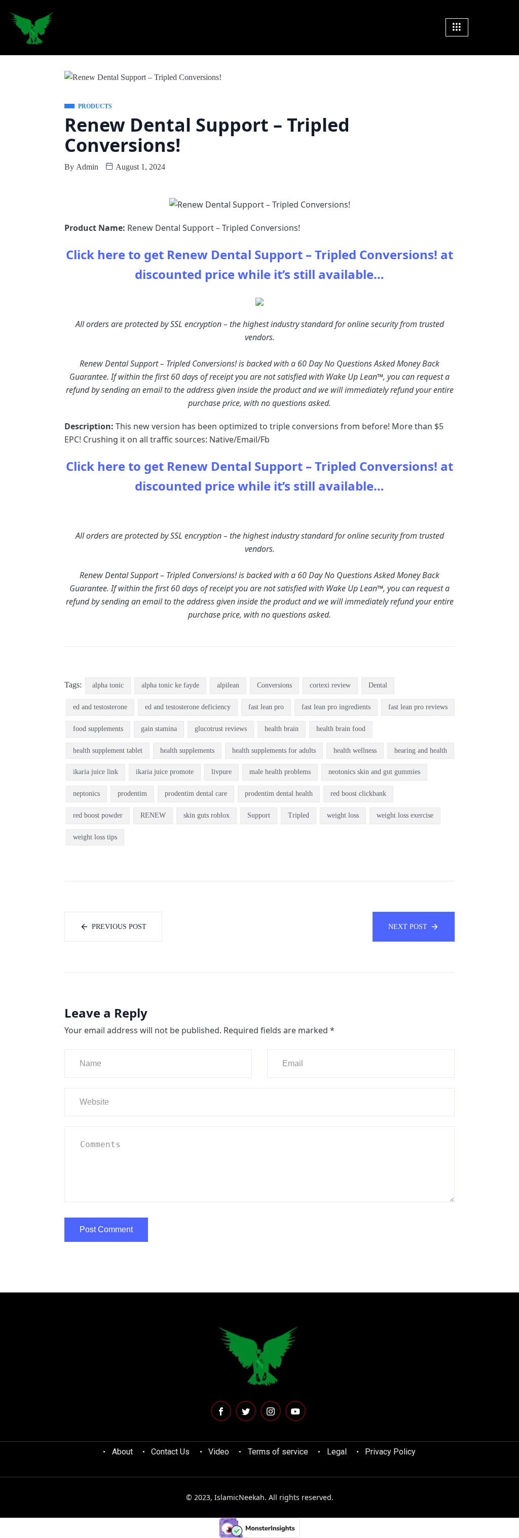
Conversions (274, 685)
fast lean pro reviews (418, 707)
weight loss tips (95, 837)
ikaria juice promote (165, 772)
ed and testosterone (100, 707)
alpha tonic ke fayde (170, 685)
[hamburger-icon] (457, 27)
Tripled (298, 815)
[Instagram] (271, 1411)
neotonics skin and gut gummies (374, 772)
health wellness (355, 750)
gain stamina (159, 729)
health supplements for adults (274, 750)
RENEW (153, 815)
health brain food (340, 729)
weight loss (343, 815)
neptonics (86, 793)
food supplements (98, 729)
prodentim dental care (196, 793)
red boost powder (98, 815)
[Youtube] (295, 1411)
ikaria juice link (95, 772)
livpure (221, 772)
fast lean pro (266, 707)
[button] (505, 27)
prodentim (132, 793)
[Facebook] (221, 1411)
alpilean (228, 685)
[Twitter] (246, 1411)
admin (87, 167)
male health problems (280, 772)
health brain (282, 729)
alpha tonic (108, 685)
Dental (377, 685)
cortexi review (330, 685)
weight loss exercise (405, 815)
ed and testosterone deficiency (188, 707)
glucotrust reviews (221, 729)
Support (258, 815)
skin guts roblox (206, 815)
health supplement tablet (107, 750)
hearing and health (420, 750)
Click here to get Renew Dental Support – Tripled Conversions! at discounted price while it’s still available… (259, 264)
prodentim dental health (279, 793)
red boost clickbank (358, 793)
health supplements (187, 750)
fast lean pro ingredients (336, 707)
